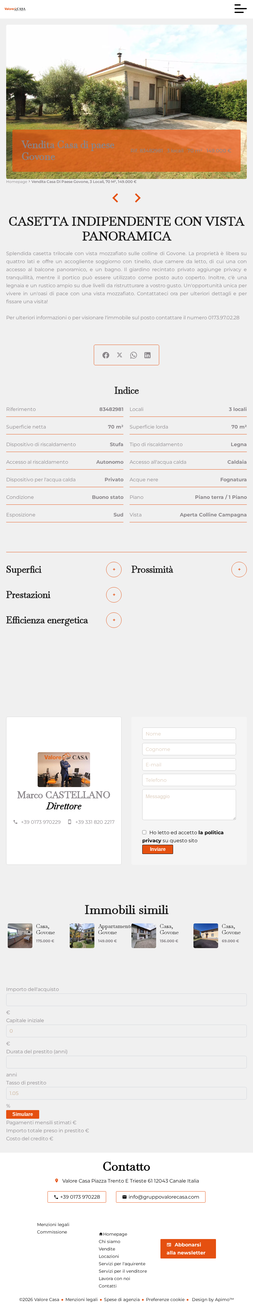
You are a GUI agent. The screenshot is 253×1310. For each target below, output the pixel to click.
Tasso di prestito (26, 1083)
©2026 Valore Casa (39, 1299)
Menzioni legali (81, 1299)
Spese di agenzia (122, 1299)
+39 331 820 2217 (94, 822)
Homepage (16, 182)
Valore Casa (76, 1181)
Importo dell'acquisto (32, 989)
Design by (212, 1299)
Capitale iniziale (25, 1020)
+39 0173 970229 (41, 822)
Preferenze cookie (165, 1299)
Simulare (22, 1114)
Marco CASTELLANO (63, 795)
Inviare (158, 849)
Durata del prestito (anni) (37, 1052)
